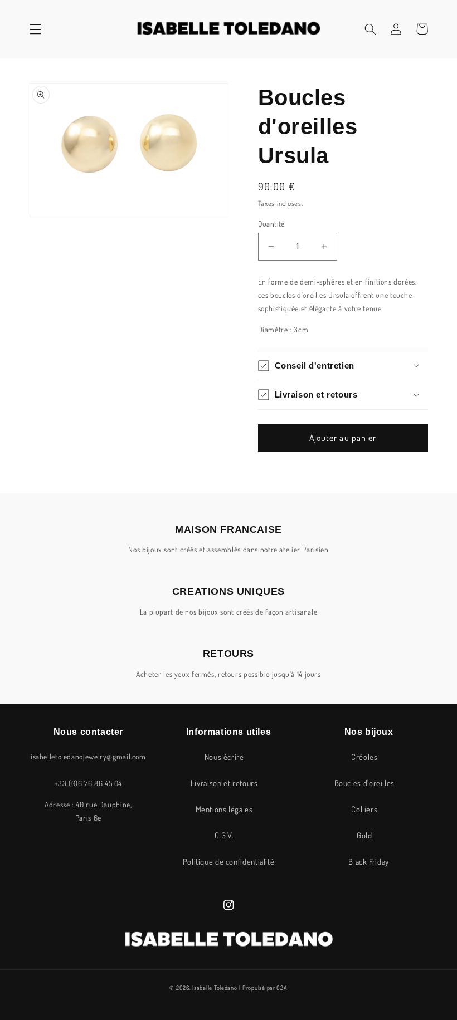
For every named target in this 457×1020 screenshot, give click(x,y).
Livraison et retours (224, 783)
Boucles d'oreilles (364, 783)
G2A (281, 987)
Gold (364, 835)
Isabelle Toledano (214, 987)
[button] (35, 29)
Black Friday (368, 861)
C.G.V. (224, 835)
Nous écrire (224, 757)
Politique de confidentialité (229, 861)
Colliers (364, 809)
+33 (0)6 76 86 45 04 (89, 783)
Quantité (271, 223)
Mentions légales (224, 809)
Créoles (364, 757)
